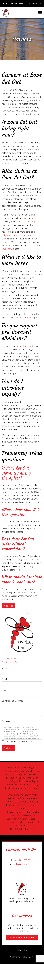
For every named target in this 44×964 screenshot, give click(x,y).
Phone (5, 690)
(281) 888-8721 (9, 658)
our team (27, 317)
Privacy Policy (22, 949)
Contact (8, 606)
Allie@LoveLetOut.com (12, 662)
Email (5, 679)
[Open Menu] (40, 12)
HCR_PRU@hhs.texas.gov (22, 829)
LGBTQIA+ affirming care (28, 221)
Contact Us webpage (28, 805)
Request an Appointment (22, 937)
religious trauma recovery (14, 235)
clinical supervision (26, 346)
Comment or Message (13, 700)
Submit (8, 748)
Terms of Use (9, 721)
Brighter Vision (27, 956)
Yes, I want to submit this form (19, 741)
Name (5, 668)
